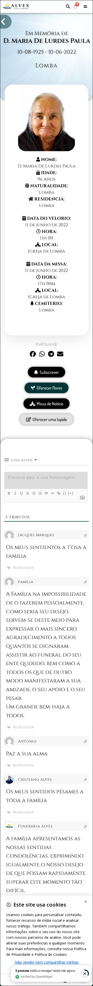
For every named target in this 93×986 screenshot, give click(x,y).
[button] (68, 6)
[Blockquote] (46, 493)
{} (64, 493)
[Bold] (9, 493)
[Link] (58, 493)
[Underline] (21, 493)
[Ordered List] (33, 493)
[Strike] (27, 493)
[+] (71, 493)
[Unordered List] (40, 493)
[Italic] (15, 493)
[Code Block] (52, 493)
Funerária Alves (35, 826)
